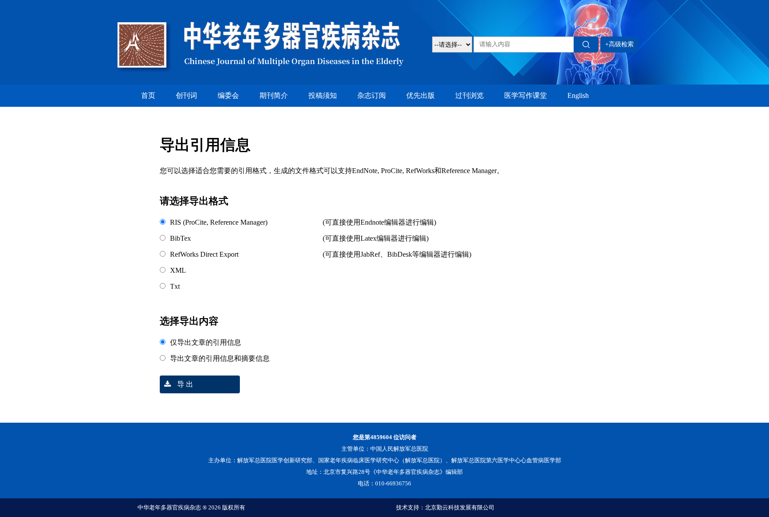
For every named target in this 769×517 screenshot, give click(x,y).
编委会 (228, 95)
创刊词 (186, 95)
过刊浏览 (469, 95)
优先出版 (420, 95)
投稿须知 (322, 95)
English (578, 95)
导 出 (184, 384)
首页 (148, 95)
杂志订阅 (371, 95)
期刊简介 (273, 95)
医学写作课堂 (525, 95)
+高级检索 (619, 44)
